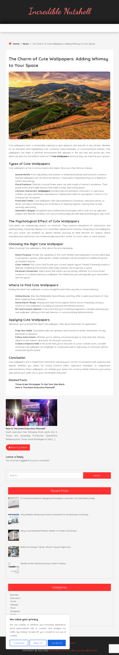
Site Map (92, 650)
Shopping (14, 611)
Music (26, 43)
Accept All (57, 643)
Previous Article (19, 447)
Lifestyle (14, 604)
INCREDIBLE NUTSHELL (59, 650)
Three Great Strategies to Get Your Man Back (39, 384)
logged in (24, 460)
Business (14, 594)
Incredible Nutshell (59, 11)
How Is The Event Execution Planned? (35, 387)
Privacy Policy (80, 650)
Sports (13, 614)
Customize (19, 643)
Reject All (38, 643)
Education (15, 598)
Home (16, 43)
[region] (38, 632)
